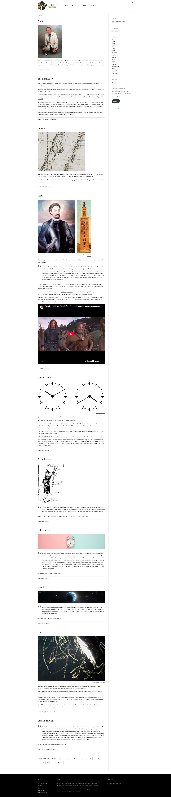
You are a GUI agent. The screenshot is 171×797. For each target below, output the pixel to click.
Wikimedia (89, 254)
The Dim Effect (46, 78)
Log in (113, 111)
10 (66, 758)
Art (46, 187)
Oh (39, 632)
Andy (40, 21)
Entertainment (115, 45)
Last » (60, 762)
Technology (114, 70)
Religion (114, 64)
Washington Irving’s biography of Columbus (57, 286)
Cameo (41, 128)
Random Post (120, 22)
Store (39, 788)
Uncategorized (115, 73)
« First (53, 758)
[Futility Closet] (47, 9)
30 (98, 758)
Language (114, 52)
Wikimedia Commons (100, 413)
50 (43, 762)
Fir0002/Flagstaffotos (100, 682)
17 (78, 758)
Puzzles (114, 61)
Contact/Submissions (43, 792)
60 (48, 762)
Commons (89, 256)
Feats (40, 195)
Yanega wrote (53, 699)
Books (39, 787)
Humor (113, 50)
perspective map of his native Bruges (81, 180)
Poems (113, 59)
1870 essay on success (66, 292)
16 (74, 758)
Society (113, 68)
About (66, 5)
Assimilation (44, 459)
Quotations (114, 63)
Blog (74, 5)
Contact (92, 5)
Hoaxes (113, 48)
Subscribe (115, 101)
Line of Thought (46, 720)
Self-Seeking (44, 530)
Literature (47, 749)
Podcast (82, 5)
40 (39, 762)
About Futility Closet (42, 783)
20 (90, 758)
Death (113, 43)
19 (86, 758)
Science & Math (54, 119)
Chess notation (41, 790)
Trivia (113, 71)
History (113, 47)
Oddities (47, 70)
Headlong (42, 587)
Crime (113, 41)
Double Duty (44, 377)
